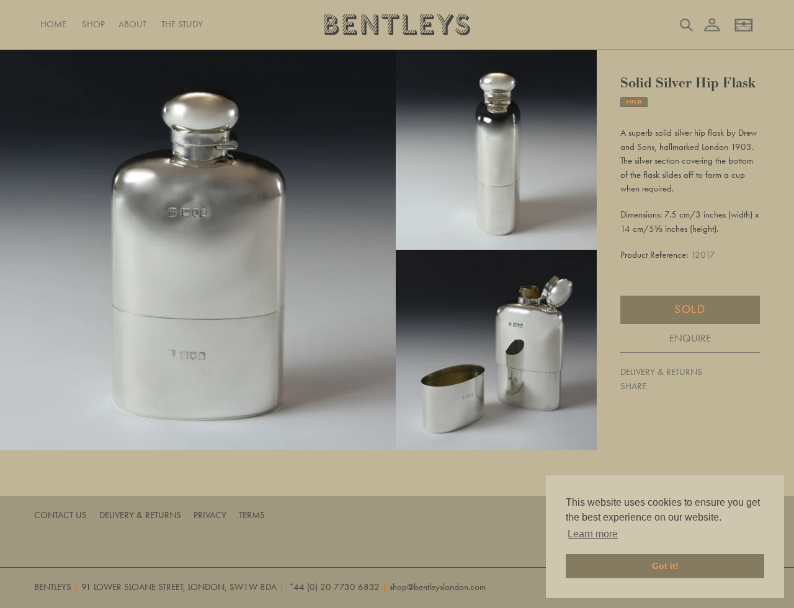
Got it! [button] (665, 566)
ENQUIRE (690, 337)
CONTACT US (60, 515)
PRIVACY (210, 515)
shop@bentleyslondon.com (438, 587)
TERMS (252, 515)
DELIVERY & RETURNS (661, 372)
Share (633, 385)
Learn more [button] (593, 534)
